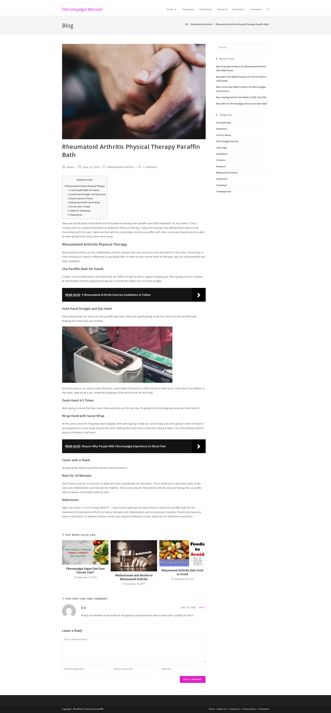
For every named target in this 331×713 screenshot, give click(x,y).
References (74, 214)
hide (90, 179)
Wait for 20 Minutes (79, 210)
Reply (202, 607)
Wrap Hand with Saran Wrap (83, 202)
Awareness (221, 128)
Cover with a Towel (78, 206)
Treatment (221, 185)
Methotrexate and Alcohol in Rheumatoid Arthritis (134, 577)
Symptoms (221, 178)
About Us (222, 708)
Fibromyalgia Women (82, 9)
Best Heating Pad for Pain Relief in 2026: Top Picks (241, 97)
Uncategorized (223, 191)
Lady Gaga (221, 147)
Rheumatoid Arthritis (121, 167)
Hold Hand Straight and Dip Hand (86, 194)
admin (71, 167)
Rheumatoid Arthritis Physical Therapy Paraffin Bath (242, 24)
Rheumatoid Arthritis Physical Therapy (84, 186)
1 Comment (150, 167)
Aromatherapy (223, 122)
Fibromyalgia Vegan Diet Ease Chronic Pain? (85, 570)
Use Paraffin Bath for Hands (83, 190)
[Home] (186, 24)
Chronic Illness (223, 135)
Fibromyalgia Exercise (227, 141)
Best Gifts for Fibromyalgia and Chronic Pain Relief (241, 103)
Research (220, 166)
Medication (222, 153)
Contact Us (234, 708)
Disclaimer (264, 708)
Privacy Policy (249, 708)
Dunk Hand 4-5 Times (80, 198)
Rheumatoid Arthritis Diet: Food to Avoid (182, 572)
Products (220, 160)
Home (212, 708)
